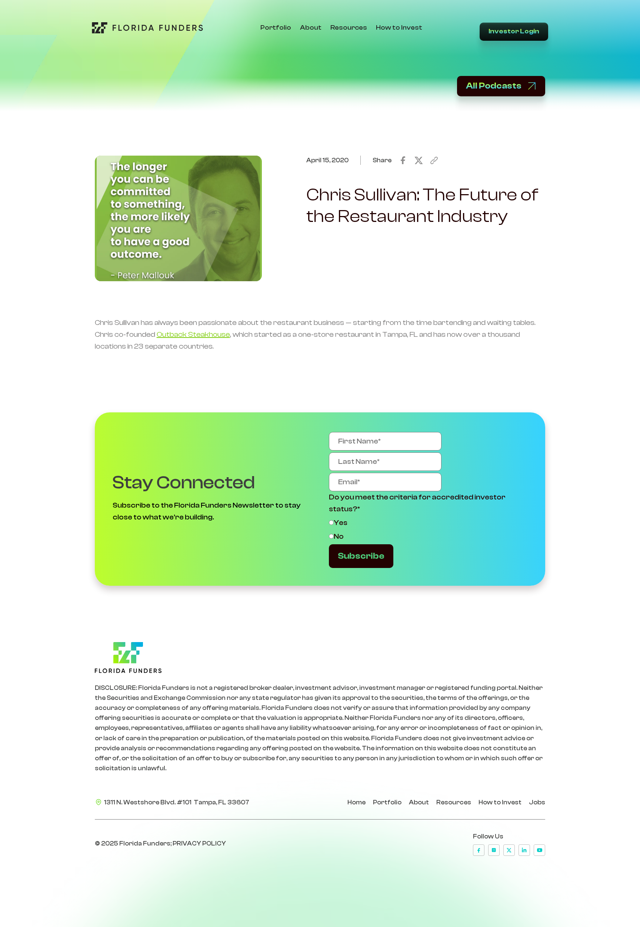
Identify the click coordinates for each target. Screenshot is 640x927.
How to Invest (399, 27)
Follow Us (488, 836)
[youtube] (539, 850)
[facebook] (478, 850)
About (310, 27)
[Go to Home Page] (147, 28)
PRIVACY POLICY (199, 843)
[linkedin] (524, 850)
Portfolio (275, 27)
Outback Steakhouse (193, 334)
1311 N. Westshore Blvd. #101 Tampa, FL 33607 (176, 802)
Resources (348, 27)
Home (356, 802)
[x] (509, 850)
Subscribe (361, 556)
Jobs (537, 802)
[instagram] (494, 850)
